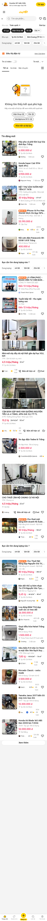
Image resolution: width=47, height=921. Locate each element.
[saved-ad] (40, 18)
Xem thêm (23, 742)
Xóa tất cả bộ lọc (23, 125)
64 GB (17, 43)
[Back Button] (2, 18)
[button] (2, 4)
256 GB (37, 43)
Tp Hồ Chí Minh (17, 37)
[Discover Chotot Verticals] (4, 12)
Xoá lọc (42, 25)
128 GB (26, 43)
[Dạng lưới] (42, 68)
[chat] (44, 19)
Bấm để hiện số (28, 371)
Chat (42, 371)
